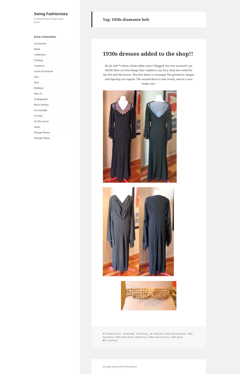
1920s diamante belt (175, 333)
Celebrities (40, 54)
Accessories (40, 43)
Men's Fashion (41, 104)
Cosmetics (39, 65)
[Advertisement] (51, 186)
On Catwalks (40, 110)
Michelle (129, 333)
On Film (38, 115)
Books (37, 49)
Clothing (38, 60)
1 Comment (111, 340)
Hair (36, 76)
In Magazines (41, 99)
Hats (36, 82)
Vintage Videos (42, 138)
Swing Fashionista (51, 13)
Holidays (38, 88)
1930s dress (140, 337)
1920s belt (157, 333)
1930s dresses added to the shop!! (148, 53)
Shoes (37, 126)
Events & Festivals (43, 71)
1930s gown (176, 337)
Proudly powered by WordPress (120, 366)
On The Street (41, 121)
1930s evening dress (158, 337)
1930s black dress (124, 337)
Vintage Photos (42, 132)
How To (38, 93)
